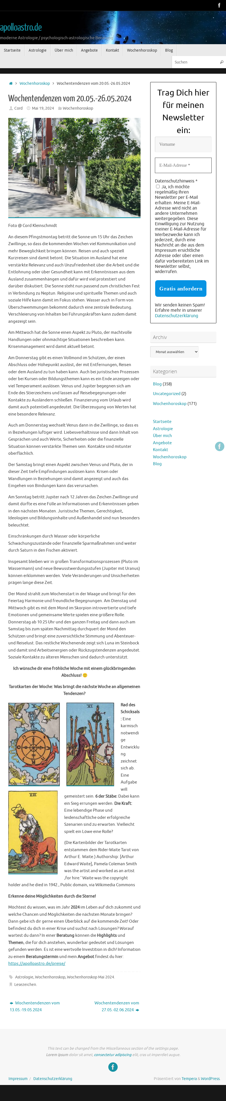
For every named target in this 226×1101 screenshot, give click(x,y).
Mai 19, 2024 (43, 108)
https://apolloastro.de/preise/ (36, 963)
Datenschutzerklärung (176, 316)
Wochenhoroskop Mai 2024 (90, 977)
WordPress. (210, 1078)
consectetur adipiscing (112, 1054)
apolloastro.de (21, 27)
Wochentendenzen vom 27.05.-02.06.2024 (117, 1007)
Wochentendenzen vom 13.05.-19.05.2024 (35, 1007)
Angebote (162, 443)
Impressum (18, 1078)
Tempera (189, 1078)
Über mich (162, 435)
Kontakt (160, 449)
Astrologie (24, 977)
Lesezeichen (25, 984)
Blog (157, 384)
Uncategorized (167, 393)
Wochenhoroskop (35, 83)
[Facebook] (219, 5)
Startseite (162, 421)
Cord (18, 108)
